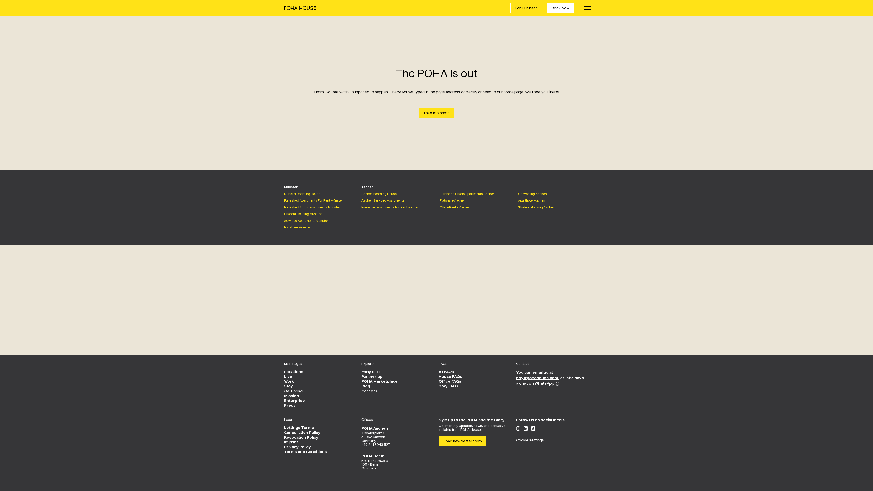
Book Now (560, 8)
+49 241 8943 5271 (376, 444)
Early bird (370, 372)
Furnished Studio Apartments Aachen (467, 194)
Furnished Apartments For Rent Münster (313, 200)
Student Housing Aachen (536, 207)
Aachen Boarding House (379, 194)
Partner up (371, 377)
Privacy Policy (297, 447)
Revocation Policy (301, 438)
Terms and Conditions (305, 452)
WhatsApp (545, 384)
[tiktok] (533, 428)
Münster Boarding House (302, 194)
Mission (291, 396)
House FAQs (450, 377)
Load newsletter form (462, 441)
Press (290, 406)
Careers (369, 391)
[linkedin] (526, 428)
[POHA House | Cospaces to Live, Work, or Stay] (300, 8)
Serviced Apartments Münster (306, 221)
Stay (288, 386)
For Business (526, 8)
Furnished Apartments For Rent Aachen (390, 207)
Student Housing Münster (303, 214)
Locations (293, 372)
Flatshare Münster (297, 227)
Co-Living (293, 391)
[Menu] (587, 8)
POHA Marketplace (379, 381)
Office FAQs (450, 381)
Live (288, 377)
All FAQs (446, 372)
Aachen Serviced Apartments (382, 200)
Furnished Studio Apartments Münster (312, 207)
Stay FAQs (448, 386)
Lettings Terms (299, 428)
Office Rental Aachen (455, 207)
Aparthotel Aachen (531, 200)
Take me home (436, 113)
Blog (365, 386)
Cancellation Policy (302, 433)
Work (289, 381)
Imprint (291, 442)
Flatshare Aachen (452, 200)
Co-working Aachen (532, 194)
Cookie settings (530, 440)
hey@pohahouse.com (537, 378)
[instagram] (518, 428)
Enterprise (294, 401)
